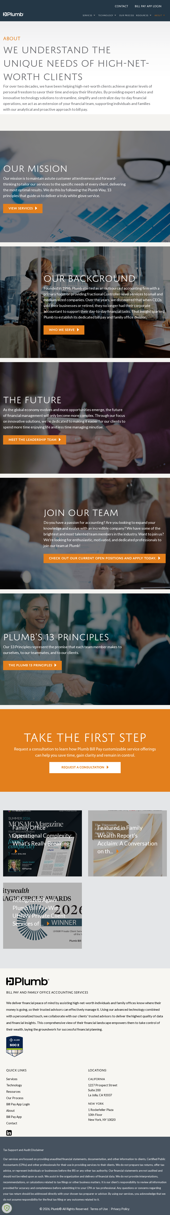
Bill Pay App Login (148, 6)
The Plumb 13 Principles (30, 664)
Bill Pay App (14, 1117)
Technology (105, 15)
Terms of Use (99, 1209)
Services (87, 15)
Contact (121, 6)
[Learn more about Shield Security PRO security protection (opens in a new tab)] (7, 1208)
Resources (142, 15)
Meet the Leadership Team (32, 439)
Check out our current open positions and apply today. (102, 557)
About (158, 15)
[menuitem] (89, 15)
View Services (20, 207)
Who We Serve (62, 329)
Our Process (126, 15)
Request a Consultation (82, 766)
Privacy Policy (120, 1209)
